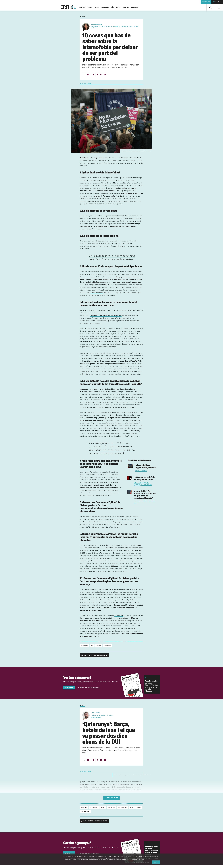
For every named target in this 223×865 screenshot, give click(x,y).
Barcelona (84, 807)
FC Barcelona (93, 807)
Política (82, 7)
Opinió (82, 17)
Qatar (131, 807)
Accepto (156, 862)
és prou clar (118, 615)
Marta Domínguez (96, 24)
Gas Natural (111, 807)
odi (92, 645)
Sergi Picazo (96, 713)
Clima (97, 7)
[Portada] (68, 7)
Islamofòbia (84, 645)
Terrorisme (107, 645)
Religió (99, 645)
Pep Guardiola (122, 807)
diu (120, 196)
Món (112, 7)
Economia (134, 7)
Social (90, 7)
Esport (118, 7)
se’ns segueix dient (97, 158)
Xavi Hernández (85, 811)
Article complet (112, 798)
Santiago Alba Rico (141, 470)
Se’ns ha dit (84, 158)
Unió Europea (107, 285)
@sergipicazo (97, 717)
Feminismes (105, 7)
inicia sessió (96, 687)
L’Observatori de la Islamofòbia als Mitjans (106, 315)
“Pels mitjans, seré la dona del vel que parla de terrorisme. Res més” (145, 494)
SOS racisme (115, 566)
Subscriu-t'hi (206, 2)
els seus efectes (97, 293)
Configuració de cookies (142, 862)
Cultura (126, 7)
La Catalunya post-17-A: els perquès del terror (144, 478)
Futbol (103, 807)
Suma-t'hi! (68, 687)
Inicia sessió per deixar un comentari (95, 655)
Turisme (139, 807)
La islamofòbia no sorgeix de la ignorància (145, 466)
